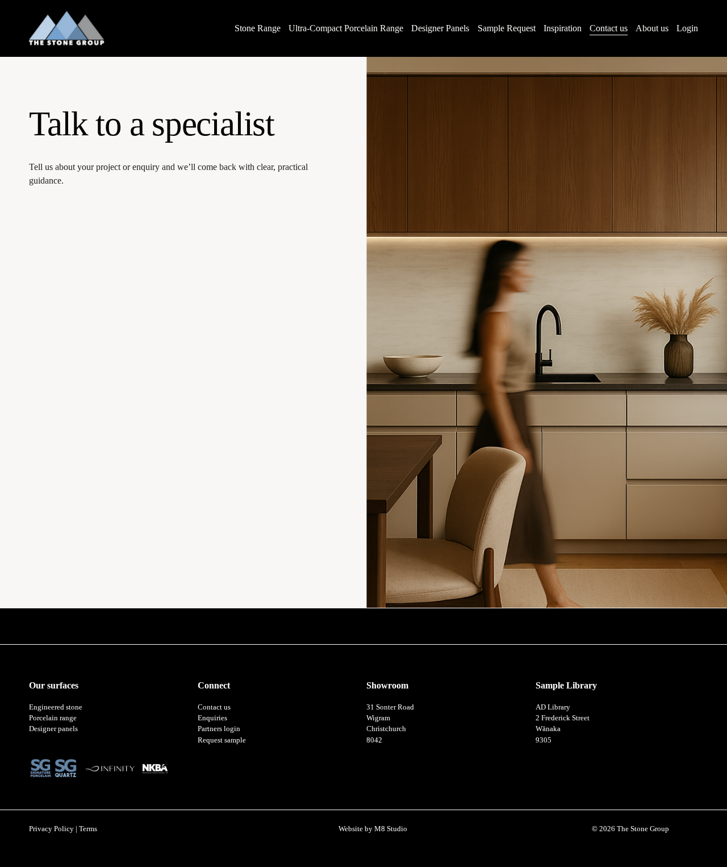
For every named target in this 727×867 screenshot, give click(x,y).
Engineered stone (55, 707)
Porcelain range (53, 717)
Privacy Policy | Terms (63, 828)
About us (652, 28)
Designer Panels (440, 28)
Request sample (222, 740)
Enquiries (212, 717)
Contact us (609, 28)
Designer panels (53, 728)
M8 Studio (390, 828)
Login (687, 28)
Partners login (219, 728)
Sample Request (507, 28)
